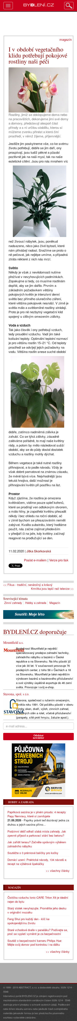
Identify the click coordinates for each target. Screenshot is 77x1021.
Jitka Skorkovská (39, 551)
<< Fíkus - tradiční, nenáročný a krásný (27, 585)
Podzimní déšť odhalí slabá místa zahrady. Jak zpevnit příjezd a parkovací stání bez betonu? (36, 833)
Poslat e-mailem (35, 560)
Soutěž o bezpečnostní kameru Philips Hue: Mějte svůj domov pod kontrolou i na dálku (34, 943)
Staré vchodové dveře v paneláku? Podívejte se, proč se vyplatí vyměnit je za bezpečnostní (37, 932)
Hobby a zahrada (35, 603)
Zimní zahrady (13, 603)
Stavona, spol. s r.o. (16, 694)
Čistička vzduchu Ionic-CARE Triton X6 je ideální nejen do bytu (37, 899)
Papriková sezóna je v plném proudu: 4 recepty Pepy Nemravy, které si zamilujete (36, 814)
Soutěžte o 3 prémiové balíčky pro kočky (32, 853)
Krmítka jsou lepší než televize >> (52, 589)
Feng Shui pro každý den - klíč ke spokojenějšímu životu (28, 921)
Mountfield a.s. (13, 642)
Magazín (54, 603)
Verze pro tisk (58, 560)
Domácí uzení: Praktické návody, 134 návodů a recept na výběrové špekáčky (36, 862)
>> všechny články (58, 871)
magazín (65, 39)
